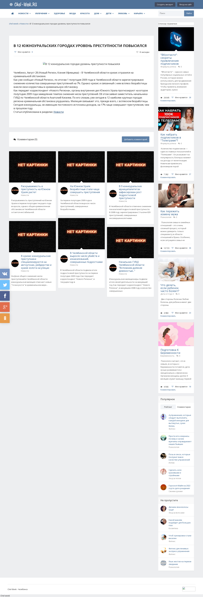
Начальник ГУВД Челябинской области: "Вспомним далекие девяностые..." (132, 266)
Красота (85, 13)
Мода (72, 13)
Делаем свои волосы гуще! (178, 508)
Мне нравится (25, 52)
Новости (23, 13)
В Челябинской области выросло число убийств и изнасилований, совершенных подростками (86, 257)
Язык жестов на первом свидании (180, 562)
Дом (96, 13)
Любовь (122, 13)
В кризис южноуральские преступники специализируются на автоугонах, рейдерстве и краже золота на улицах (36, 261)
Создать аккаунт (165, 4)
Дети (108, 13)
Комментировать (168, 100)
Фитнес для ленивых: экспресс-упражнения (179, 550)
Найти (189, 13)
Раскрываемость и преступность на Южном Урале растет (35, 189)
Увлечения (41, 13)
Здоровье (59, 13)
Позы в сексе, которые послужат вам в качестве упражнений (179, 457)
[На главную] (24, 4)
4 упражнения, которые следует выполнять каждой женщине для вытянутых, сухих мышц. (180, 420)
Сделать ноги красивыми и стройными (175, 473)
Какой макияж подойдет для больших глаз (180, 523)
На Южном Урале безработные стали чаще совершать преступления (85, 189)
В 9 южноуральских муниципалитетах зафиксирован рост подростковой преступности (130, 192)
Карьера (138, 13)
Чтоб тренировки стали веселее (180, 537)
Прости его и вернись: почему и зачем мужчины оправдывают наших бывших (180, 440)
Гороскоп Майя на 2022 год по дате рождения (179, 487)
